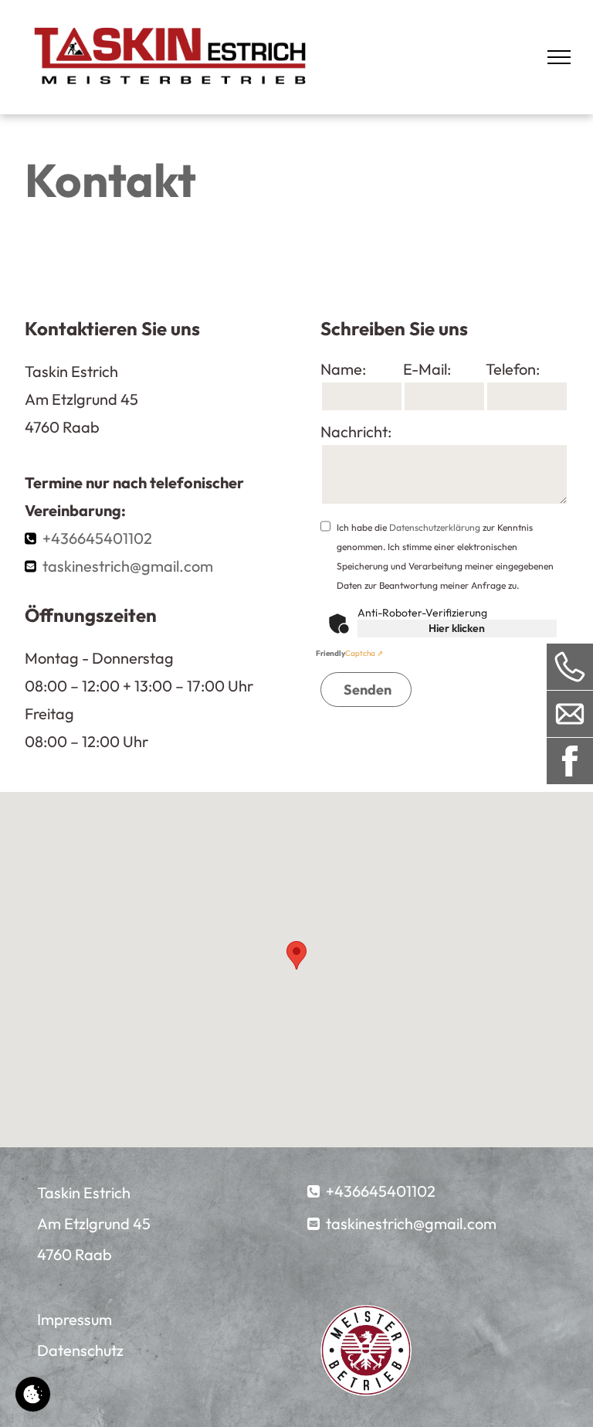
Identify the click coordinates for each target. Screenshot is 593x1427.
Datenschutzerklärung (434, 527)
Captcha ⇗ (349, 653)
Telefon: (513, 369)
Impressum (74, 1319)
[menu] (559, 57)
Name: (343, 369)
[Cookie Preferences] (32, 1394)
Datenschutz (80, 1350)
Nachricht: (355, 431)
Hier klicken (457, 628)
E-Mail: (427, 369)
